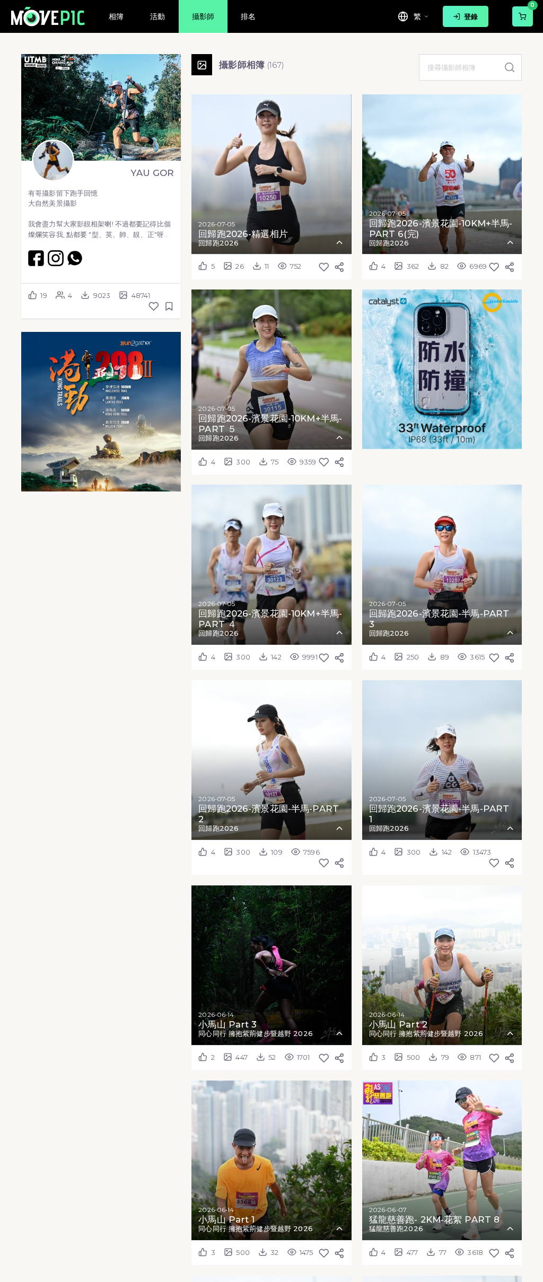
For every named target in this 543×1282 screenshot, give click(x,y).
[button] (101, 411)
